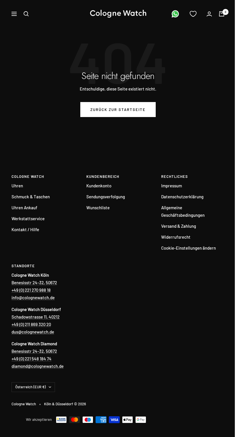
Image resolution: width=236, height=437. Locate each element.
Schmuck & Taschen (31, 196)
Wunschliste (98, 207)
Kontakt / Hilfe (25, 229)
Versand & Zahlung (178, 226)
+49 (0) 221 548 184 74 (32, 358)
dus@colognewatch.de (33, 331)
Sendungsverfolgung (105, 196)
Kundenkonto (98, 185)
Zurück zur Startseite (118, 109)
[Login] (209, 14)
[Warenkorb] (221, 13)
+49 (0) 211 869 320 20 (31, 324)
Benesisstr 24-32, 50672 (34, 282)
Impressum (171, 185)
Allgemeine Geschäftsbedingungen (183, 211)
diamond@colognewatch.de (38, 366)
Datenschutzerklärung (182, 196)
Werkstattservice (28, 218)
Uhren (17, 185)
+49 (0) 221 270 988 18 (31, 290)
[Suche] (26, 13)
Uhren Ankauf (24, 207)
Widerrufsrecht (176, 237)
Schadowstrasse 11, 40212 (36, 316)
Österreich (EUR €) (30, 387)
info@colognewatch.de (33, 297)
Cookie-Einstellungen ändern (188, 247)
